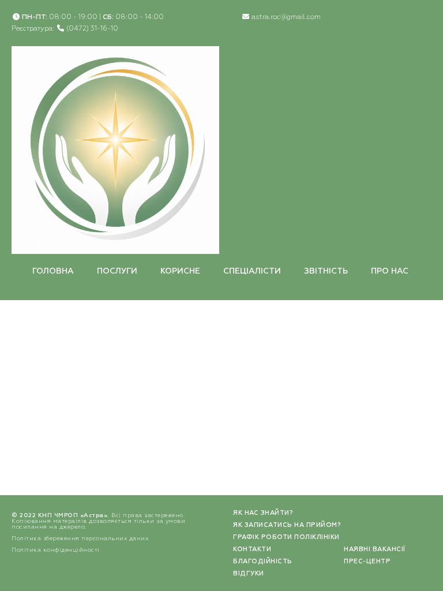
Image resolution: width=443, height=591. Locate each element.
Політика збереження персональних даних (80, 538)
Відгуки (248, 573)
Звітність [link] (326, 271)
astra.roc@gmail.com (286, 17)
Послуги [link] (117, 271)
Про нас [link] (389, 271)
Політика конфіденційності (56, 550)
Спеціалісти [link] (252, 271)
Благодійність (262, 561)
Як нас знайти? (263, 513)
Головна (53, 271)
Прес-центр (367, 561)
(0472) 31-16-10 (92, 28)
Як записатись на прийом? (287, 525)
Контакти (252, 549)
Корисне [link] (180, 271)
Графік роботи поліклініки (286, 537)
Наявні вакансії (375, 549)
